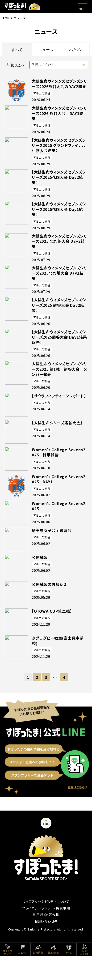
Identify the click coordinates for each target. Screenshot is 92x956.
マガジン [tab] (75, 50)
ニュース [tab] (46, 50)
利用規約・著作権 (46, 914)
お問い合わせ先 (46, 921)
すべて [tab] (17, 50)
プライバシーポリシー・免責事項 (46, 908)
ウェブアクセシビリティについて (46, 901)
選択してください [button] (44, 65)
